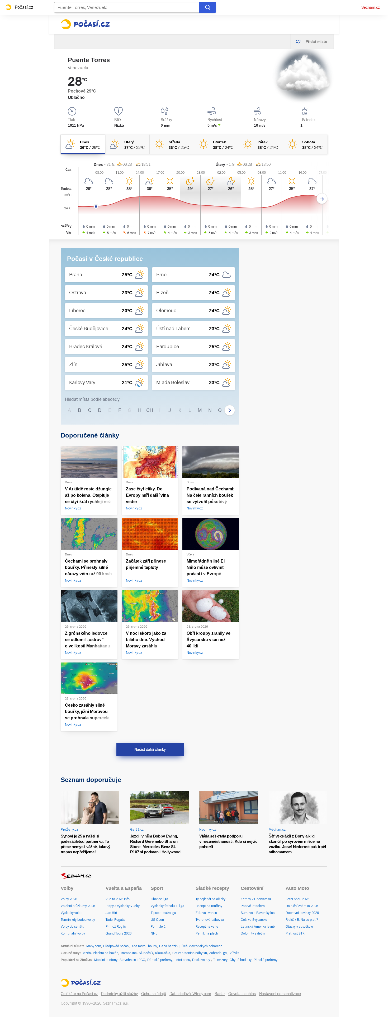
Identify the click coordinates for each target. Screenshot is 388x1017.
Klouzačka (162, 953)
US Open (157, 920)
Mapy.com (93, 946)
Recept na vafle (207, 926)
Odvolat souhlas (242, 994)
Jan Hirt (111, 913)
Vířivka (234, 953)
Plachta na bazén (105, 953)
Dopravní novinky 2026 (302, 913)
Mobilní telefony (105, 960)
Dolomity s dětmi (253, 933)
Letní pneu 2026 (297, 899)
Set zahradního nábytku (189, 953)
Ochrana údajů (153, 994)
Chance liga (159, 899)
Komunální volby (73, 933)
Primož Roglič (116, 926)
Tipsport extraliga (163, 913)
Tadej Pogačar (116, 920)
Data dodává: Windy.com (190, 994)
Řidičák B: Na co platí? (302, 920)
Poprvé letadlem (253, 906)
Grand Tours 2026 (118, 933)
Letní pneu (182, 960)
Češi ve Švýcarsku (254, 920)
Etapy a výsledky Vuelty (123, 906)
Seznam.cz (370, 7)
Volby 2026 (69, 899)
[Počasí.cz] (85, 24)
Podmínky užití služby (119, 994)
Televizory (220, 960)
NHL (154, 933)
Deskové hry (201, 960)
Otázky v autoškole (299, 926)
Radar (220, 994)
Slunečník (146, 953)
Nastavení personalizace (280, 994)
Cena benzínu (169, 946)
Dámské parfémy (159, 960)
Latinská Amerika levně (258, 926)
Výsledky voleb (71, 913)
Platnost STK (295, 933)
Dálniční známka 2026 (302, 906)
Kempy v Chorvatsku (256, 899)
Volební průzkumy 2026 (78, 906)
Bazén (86, 953)
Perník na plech (207, 933)
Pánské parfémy (265, 960)
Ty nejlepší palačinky (210, 899)
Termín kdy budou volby (78, 920)
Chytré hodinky (241, 960)
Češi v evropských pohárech (202, 946)
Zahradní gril (218, 953)
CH (149, 410)
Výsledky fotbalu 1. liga (167, 906)
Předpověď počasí (116, 946)
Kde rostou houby (144, 946)
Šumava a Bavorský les (258, 913)
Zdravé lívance (206, 913)
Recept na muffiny (209, 906)
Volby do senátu (72, 926)
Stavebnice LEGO (132, 960)
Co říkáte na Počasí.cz (79, 994)
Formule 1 (158, 926)
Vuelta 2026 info (118, 899)
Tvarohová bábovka (210, 920)
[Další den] (321, 198)
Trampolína (128, 953)
